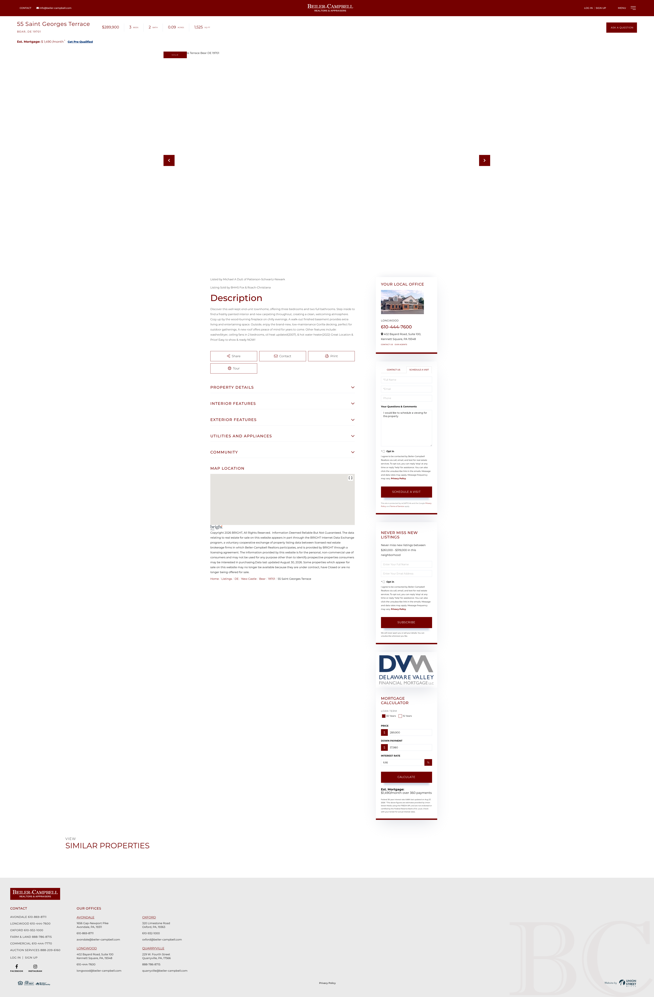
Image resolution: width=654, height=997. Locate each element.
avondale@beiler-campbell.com (98, 939)
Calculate (406, 777)
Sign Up (601, 8)
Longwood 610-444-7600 (30, 923)
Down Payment (391, 740)
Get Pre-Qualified (80, 42)
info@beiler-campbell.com (55, 8)
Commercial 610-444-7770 (31, 943)
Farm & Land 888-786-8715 (31, 937)
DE (237, 579)
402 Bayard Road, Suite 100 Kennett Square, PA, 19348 (95, 956)
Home (214, 579)
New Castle (249, 579)
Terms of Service (397, 506)
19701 (271, 579)
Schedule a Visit (419, 370)
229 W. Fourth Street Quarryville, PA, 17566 (156, 956)
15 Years (407, 715)
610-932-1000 (151, 933)
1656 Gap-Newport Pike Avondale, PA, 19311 (92, 925)
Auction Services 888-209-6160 (35, 950)
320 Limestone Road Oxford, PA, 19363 (156, 925)
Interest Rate (390, 755)
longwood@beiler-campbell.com (99, 970)
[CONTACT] (621, 27)
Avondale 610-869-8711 (28, 917)
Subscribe (406, 622)
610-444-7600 (396, 327)
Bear (262, 579)
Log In (588, 8)
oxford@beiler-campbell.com (162, 939)
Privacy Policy (398, 478)
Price (385, 725)
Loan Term (389, 710)
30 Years (391, 715)
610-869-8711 (85, 933)
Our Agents (401, 344)
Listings (226, 579)
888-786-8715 (151, 964)
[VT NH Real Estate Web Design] (620, 983)
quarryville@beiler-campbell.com (165, 970)
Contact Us (387, 344)
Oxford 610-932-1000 (26, 930)
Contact (25, 8)
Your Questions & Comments (399, 406)
